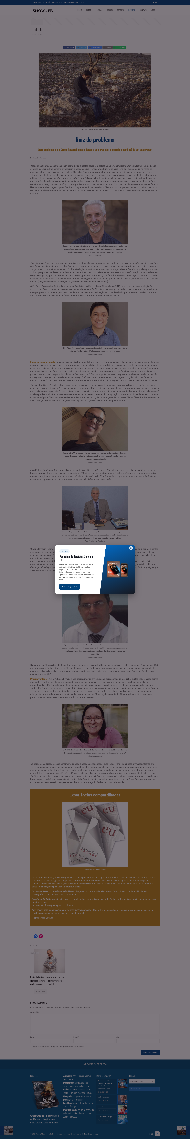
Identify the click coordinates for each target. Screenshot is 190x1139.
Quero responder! (69, 587)
